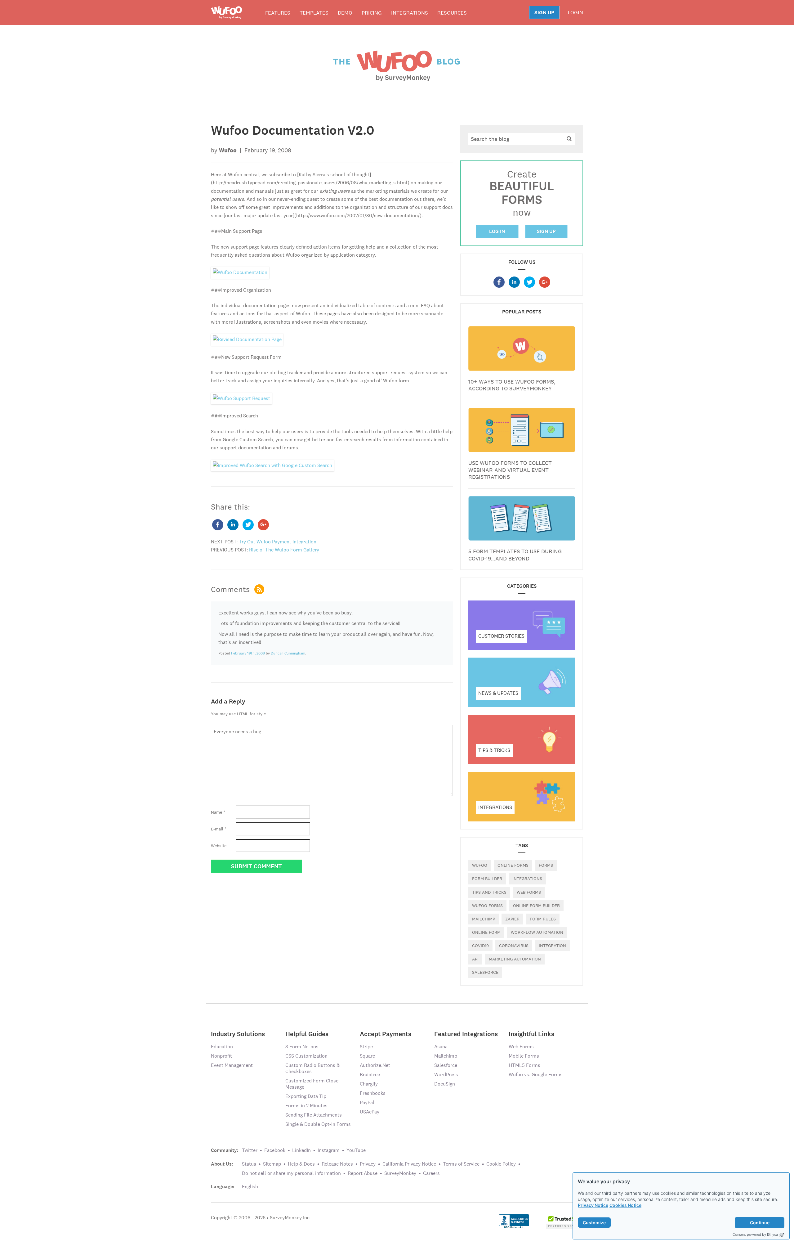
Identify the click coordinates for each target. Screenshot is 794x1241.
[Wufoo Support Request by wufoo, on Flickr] (241, 398)
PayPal (367, 1102)
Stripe (366, 1046)
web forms (529, 892)
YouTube (356, 1150)
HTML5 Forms (524, 1065)
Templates (314, 12)
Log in (497, 231)
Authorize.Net (375, 1065)
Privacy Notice (593, 1205)
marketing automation (515, 959)
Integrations (409, 12)
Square (367, 1056)
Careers (431, 1173)
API (475, 959)
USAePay (369, 1111)
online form (486, 932)
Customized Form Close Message (311, 1083)
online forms (513, 865)
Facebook (274, 1150)
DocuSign (444, 1084)
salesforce (485, 972)
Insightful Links (531, 1033)
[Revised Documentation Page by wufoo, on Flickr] (247, 339)
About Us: (222, 1164)
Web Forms (521, 1046)
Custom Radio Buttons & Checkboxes (312, 1068)
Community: (225, 1150)
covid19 (480, 945)
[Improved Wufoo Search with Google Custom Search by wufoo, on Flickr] (272, 465)
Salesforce (445, 1065)
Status (249, 1164)
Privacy (368, 1164)
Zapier (512, 919)
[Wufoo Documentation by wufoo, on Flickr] (240, 272)
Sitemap (272, 1164)
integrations (527, 878)
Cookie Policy (501, 1164)
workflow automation (537, 932)
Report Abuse (362, 1173)
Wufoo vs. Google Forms (536, 1074)
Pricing (372, 12)
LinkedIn (301, 1150)
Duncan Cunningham (288, 653)
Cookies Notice (625, 1205)
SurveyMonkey (400, 1173)
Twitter (249, 1150)
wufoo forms (487, 905)
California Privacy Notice (409, 1164)
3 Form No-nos (302, 1046)
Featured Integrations (466, 1033)
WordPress (446, 1074)
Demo (345, 12)
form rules (543, 919)
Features (277, 12)
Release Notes (337, 1164)
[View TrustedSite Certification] (564, 1221)
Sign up (546, 231)
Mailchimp (483, 919)
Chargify (369, 1084)
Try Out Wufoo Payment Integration (277, 541)
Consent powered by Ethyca (755, 1234)
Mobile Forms (524, 1056)
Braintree (370, 1074)
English (250, 1186)
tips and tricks (489, 892)
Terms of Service (461, 1164)
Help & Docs (301, 1164)
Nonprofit (221, 1056)
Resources (452, 12)
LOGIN (575, 12)
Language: (222, 1186)
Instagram (329, 1150)
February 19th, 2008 (248, 653)
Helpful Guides (306, 1033)
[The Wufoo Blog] (397, 65)
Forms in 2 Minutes (306, 1105)
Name (218, 812)
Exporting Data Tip (305, 1096)
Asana (441, 1046)
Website (218, 845)
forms (546, 865)
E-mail (218, 829)
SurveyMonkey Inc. (290, 1217)
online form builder (536, 905)
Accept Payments (385, 1033)
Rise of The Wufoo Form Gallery (284, 549)
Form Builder (487, 878)
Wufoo (479, 865)
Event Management (232, 1065)
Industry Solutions (238, 1033)
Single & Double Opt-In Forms (318, 1124)
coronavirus (514, 945)
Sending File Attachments (313, 1115)
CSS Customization (306, 1056)
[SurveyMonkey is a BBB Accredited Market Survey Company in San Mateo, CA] (514, 1221)
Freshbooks (373, 1093)
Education (222, 1046)
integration (552, 945)
